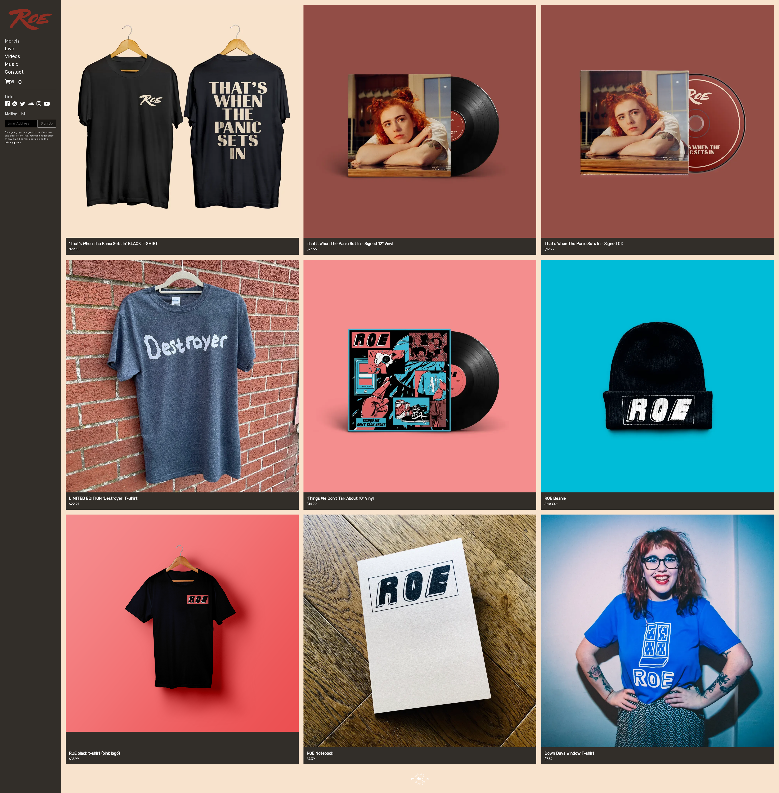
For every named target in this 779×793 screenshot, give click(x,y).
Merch (12, 41)
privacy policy (13, 142)
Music (11, 64)
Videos (12, 56)
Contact (14, 72)
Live (9, 49)
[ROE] (30, 19)
